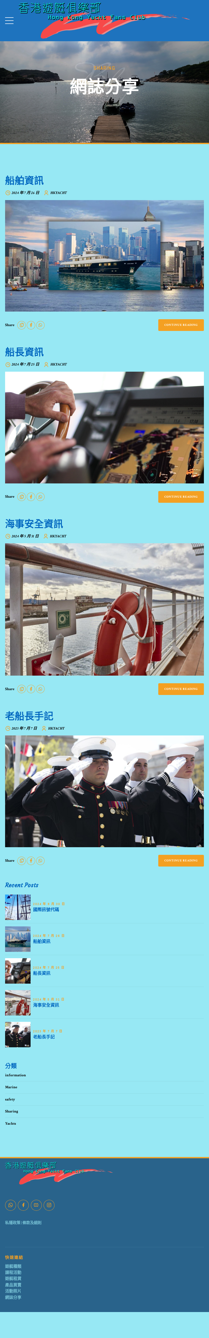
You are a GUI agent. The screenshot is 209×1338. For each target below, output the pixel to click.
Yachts (10, 1123)
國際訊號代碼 (46, 909)
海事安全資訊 (34, 524)
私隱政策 (12, 1222)
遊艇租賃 (13, 1278)
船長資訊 (24, 352)
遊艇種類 (13, 1266)
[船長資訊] (104, 427)
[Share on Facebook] (31, 325)
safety (10, 1099)
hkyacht (58, 192)
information (15, 1075)
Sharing (11, 1111)
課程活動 (13, 1272)
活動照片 (13, 1291)
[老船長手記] (104, 791)
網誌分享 (13, 1297)
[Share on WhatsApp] (40, 325)
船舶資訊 (24, 180)
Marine (11, 1087)
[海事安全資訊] (104, 609)
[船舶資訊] (104, 256)
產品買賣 (13, 1285)
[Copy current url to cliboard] (21, 325)
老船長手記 (29, 716)
